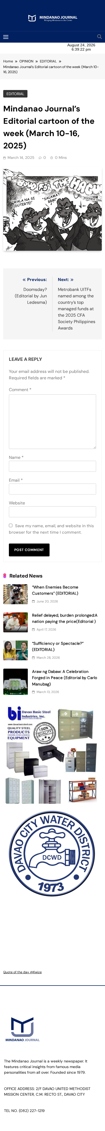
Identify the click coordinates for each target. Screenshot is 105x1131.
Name (16, 457)
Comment (20, 389)
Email (16, 480)
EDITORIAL (15, 93)
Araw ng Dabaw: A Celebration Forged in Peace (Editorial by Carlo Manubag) (64, 678)
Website (17, 503)
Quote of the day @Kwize (22, 972)
